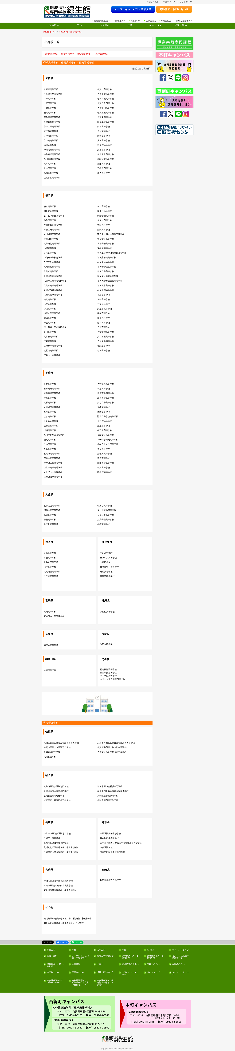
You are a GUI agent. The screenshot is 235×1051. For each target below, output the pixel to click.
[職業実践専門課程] (175, 43)
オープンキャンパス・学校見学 (133, 9)
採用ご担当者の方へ (105, 973)
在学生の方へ (53, 972)
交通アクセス (169, 2)
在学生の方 (151, 21)
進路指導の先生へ (102, 21)
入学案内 (105, 25)
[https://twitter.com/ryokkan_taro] (170, 114)
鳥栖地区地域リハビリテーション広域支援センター (80, 983)
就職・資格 (181, 25)
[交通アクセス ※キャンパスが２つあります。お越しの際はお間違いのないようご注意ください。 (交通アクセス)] (80, 1014)
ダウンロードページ (180, 973)
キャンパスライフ (180, 950)
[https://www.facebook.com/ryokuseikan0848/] (163, 77)
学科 (79, 25)
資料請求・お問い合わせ (174, 9)
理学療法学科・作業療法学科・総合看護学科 (67, 54)
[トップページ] (69, 11)
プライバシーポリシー (130, 973)
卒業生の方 (166, 21)
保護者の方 (135, 21)
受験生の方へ (153, 964)
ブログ (100, 964)
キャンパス (155, 25)
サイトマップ (185, 2)
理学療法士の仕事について (130, 957)
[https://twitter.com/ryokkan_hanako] (170, 77)
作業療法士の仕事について (155, 957)
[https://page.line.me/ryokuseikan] (178, 114)
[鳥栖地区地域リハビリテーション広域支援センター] (175, 130)
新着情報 (76, 964)
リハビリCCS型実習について (180, 957)
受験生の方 (120, 21)
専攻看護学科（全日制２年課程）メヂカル (105, 983)
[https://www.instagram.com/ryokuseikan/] (185, 114)
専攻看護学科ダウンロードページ (55, 982)
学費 (130, 25)
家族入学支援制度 (105, 956)
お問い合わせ (152, 2)
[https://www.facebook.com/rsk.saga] (163, 114)
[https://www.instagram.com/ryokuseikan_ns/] (185, 77)
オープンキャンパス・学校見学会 (80, 957)
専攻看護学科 (102, 54)
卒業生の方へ (78, 972)
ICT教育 (151, 950)
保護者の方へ (178, 964)
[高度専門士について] (175, 102)
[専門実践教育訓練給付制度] (175, 66)
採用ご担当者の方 (184, 21)
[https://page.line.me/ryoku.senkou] (178, 77)
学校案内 (54, 25)
